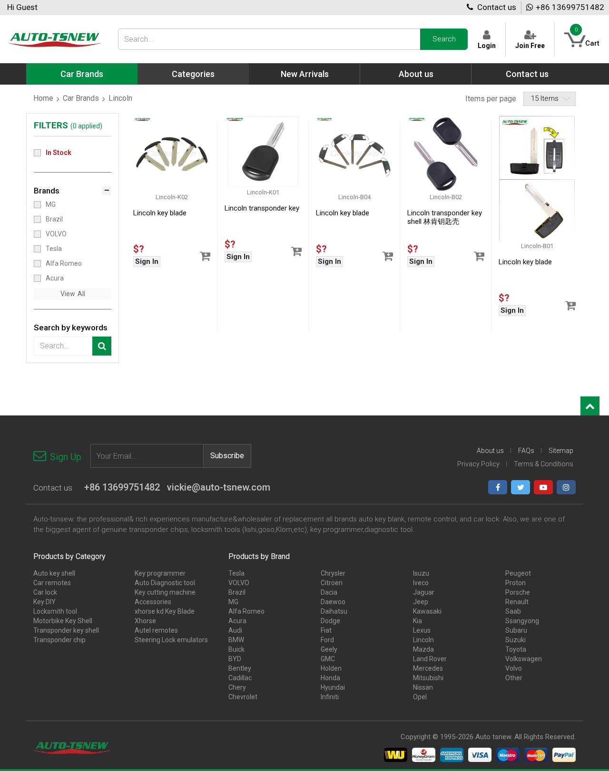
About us (416, 74)
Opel (420, 697)
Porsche (517, 592)
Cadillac (240, 678)
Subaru (516, 630)
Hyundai (333, 687)
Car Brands (81, 98)
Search (444, 39)
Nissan (423, 687)
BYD (234, 658)
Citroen (332, 582)
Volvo (513, 668)
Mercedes (428, 668)
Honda (330, 678)
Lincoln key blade (160, 213)
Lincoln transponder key (262, 208)
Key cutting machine (165, 592)
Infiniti (330, 697)
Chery (237, 687)
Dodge (330, 620)
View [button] (67, 294)
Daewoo (333, 601)
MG (51, 204)
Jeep (420, 601)
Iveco (421, 582)
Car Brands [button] (81, 74)
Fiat (326, 630)
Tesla (54, 248)
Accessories (153, 601)
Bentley (239, 668)
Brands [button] (46, 190)
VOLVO (56, 234)
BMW (236, 639)
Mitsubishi (428, 678)
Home (43, 98)
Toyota (515, 649)
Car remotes (52, 582)
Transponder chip (59, 639)
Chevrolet (242, 697)
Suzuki (515, 639)
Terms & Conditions (543, 464)
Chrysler (333, 573)
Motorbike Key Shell (62, 620)
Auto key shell (54, 573)
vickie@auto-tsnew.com (218, 487)
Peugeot (518, 573)
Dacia (329, 592)
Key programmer (160, 573)
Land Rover (430, 658)
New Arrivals (305, 74)
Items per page (490, 98)
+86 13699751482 (570, 7)
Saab (513, 611)
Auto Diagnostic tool (165, 582)
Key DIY (44, 601)
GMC (328, 658)
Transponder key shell (66, 630)
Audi (235, 630)
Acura (55, 278)
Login (487, 45)
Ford (327, 639)
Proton (515, 582)
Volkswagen (523, 658)
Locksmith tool (55, 611)
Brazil (54, 219)
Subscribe (227, 455)
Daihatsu (334, 611)
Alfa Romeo (64, 263)
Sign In (146, 261)
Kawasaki (427, 611)
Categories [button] (193, 74)
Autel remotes (156, 630)
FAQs (526, 450)
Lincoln (423, 639)
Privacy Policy (478, 464)
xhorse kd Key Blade (165, 611)
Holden (331, 668)
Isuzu (421, 573)
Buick (236, 649)
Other (513, 678)
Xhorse (145, 620)
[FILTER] (101, 346)
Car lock (45, 592)
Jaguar (423, 592)
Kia (417, 620)
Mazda (423, 649)
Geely (329, 649)
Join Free (530, 45)
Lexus (422, 630)
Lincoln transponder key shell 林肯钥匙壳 (444, 217)
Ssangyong (522, 620)
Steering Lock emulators (171, 639)
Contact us (495, 7)
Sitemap (561, 450)
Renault (517, 601)
